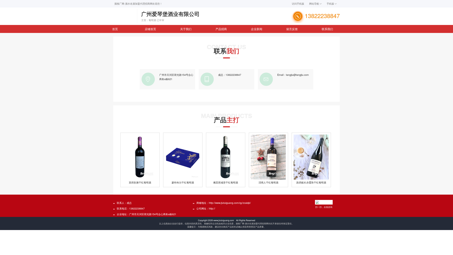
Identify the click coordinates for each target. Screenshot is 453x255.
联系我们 (327, 29)
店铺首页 (150, 29)
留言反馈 (292, 29)
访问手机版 (298, 3)
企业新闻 (256, 29)
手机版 (330, 3)
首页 (115, 29)
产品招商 (221, 29)
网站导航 (314, 3)
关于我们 (185, 29)
